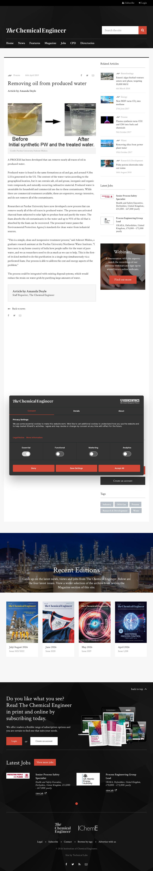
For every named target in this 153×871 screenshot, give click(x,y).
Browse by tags (85, 841)
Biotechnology (127, 73)
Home (10, 43)
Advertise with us (107, 841)
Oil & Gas (121, 504)
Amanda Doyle (36, 291)
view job (39, 793)
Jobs (63, 43)
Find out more (122, 280)
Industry (107, 504)
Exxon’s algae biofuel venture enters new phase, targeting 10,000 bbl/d (130, 81)
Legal (39, 841)
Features (34, 43)
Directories (87, 43)
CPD (73, 43)
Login (144, 2)
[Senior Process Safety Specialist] (18, 775)
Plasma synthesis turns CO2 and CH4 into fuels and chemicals (129, 124)
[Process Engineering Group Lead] (88, 779)
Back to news (18, 308)
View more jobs (45, 762)
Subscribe (129, 2)
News (21, 43)
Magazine (50, 43)
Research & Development (132, 160)
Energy (124, 97)
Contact (68, 841)
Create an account (122, 480)
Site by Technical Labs (76, 855)
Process (16, 75)
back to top (137, 689)
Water (124, 140)
